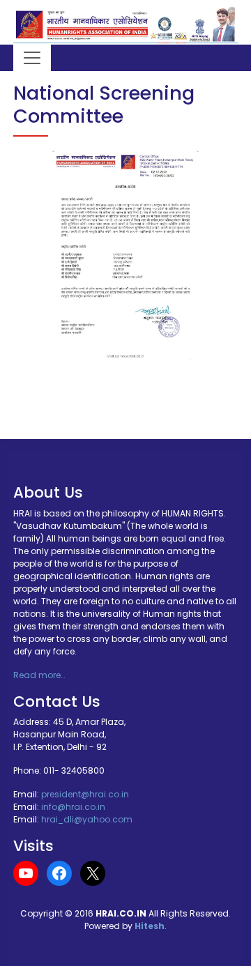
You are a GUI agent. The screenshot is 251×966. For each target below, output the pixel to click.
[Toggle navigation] (32, 58)
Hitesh (150, 926)
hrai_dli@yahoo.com (86, 819)
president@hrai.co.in (85, 794)
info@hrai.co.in (73, 807)
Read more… (39, 675)
